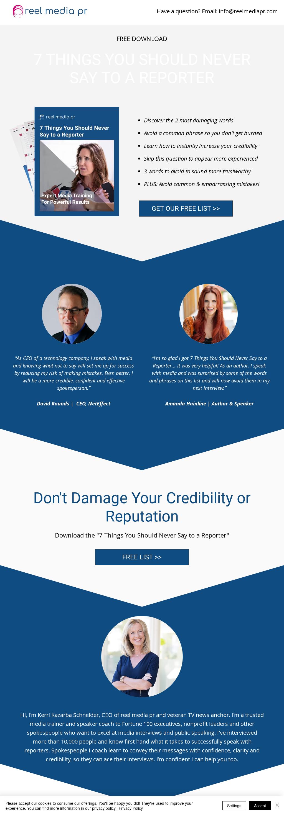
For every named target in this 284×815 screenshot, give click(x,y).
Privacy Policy (131, 808)
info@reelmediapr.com (248, 11)
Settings (234, 805)
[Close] (277, 806)
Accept (260, 805)
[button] (186, 208)
